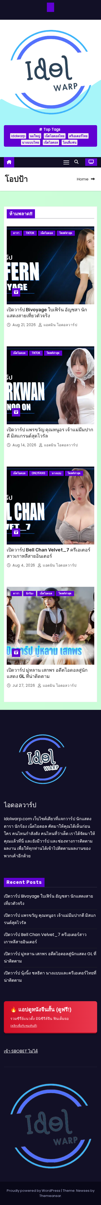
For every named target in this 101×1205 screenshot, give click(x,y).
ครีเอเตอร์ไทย (78, 136)
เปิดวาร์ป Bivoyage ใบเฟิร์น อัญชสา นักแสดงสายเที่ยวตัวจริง (47, 313)
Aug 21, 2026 (24, 324)
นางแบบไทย (30, 142)
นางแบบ (56, 473)
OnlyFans (38, 473)
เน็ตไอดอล (51, 142)
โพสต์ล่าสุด (65, 233)
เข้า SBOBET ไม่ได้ (21, 1051)
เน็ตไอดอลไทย (54, 136)
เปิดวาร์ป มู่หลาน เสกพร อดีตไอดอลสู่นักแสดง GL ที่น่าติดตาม (47, 673)
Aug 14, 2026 (25, 445)
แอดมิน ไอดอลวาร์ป (59, 324)
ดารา (16, 233)
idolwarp (18, 136)
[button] (78, 161)
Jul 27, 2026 (24, 685)
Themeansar (50, 1195)
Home (83, 179)
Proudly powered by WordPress (34, 1190)
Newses (83, 1190)
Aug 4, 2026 (24, 565)
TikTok (30, 233)
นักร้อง (29, 593)
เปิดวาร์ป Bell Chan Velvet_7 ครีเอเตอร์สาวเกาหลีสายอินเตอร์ (48, 553)
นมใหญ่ (35, 136)
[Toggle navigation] (66, 162)
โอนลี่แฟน (69, 142)
